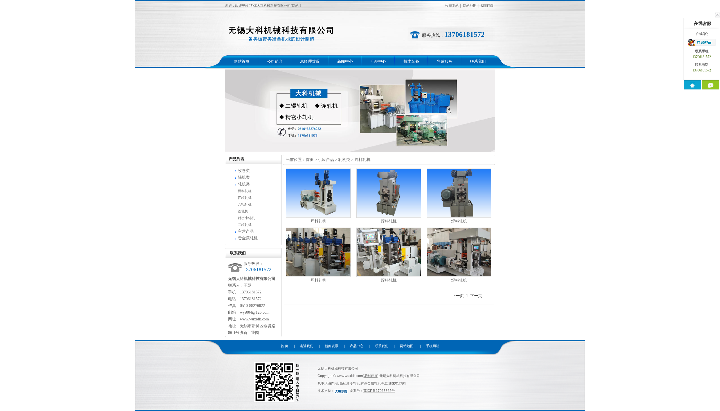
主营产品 (246, 231)
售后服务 (445, 61)
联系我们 (478, 61)
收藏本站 (452, 6)
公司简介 (275, 61)
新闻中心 (345, 61)
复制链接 (370, 376)
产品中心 (378, 61)
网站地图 (469, 6)
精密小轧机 (246, 218)
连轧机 (243, 211)
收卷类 (244, 171)
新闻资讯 (331, 346)
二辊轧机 (244, 225)
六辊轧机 (244, 204)
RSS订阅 (487, 6)
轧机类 (244, 184)
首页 (310, 160)
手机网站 (432, 346)
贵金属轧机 (248, 238)
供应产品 (326, 160)
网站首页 (241, 61)
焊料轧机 (244, 191)
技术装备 (411, 61)
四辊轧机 (244, 198)
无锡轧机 (332, 383)
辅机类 (244, 177)
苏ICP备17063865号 (379, 391)
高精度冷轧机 (349, 383)
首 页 (284, 346)
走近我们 (306, 346)
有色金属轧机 (371, 383)
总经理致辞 (310, 61)
